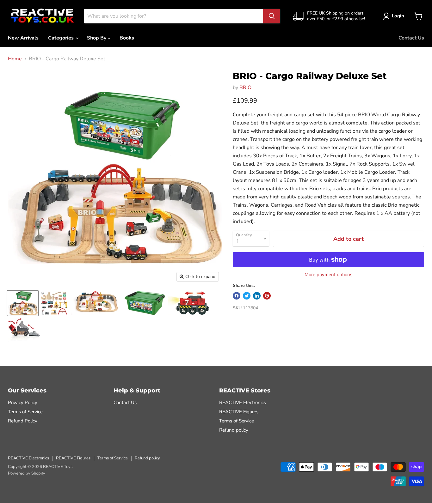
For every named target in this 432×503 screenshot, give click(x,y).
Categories (61, 37)
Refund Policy (22, 421)
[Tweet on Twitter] (246, 296)
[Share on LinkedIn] (257, 296)
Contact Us (411, 37)
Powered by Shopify (26, 473)
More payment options (328, 274)
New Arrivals (23, 37)
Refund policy (233, 430)
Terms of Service (25, 412)
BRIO (245, 87)
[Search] (271, 16)
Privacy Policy (22, 402)
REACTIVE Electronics (242, 402)
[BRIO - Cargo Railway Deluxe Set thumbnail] (22, 303)
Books (127, 37)
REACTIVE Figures (238, 412)
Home (15, 59)
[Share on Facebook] (236, 296)
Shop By (97, 37)
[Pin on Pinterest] (267, 296)
